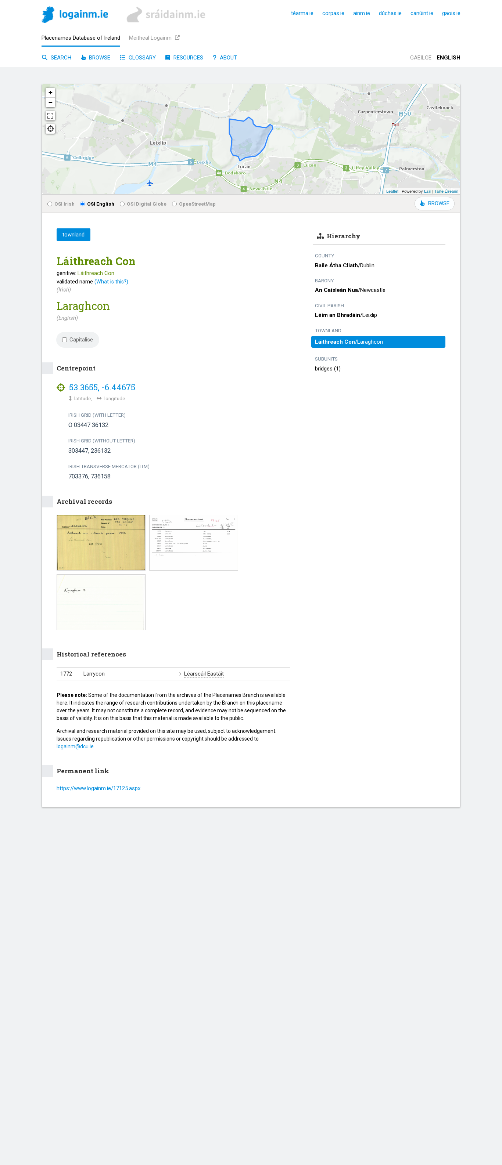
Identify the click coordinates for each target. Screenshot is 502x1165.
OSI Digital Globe (146, 204)
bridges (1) (328, 368)
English (448, 57)
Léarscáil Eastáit (204, 673)
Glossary (141, 57)
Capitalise (81, 339)
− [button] (51, 102)
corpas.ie (333, 13)
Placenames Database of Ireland (81, 38)
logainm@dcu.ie (75, 746)
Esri (427, 191)
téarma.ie (302, 13)
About (227, 57)
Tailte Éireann (446, 191)
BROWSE (438, 203)
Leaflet (392, 191)
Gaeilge (420, 57)
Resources (187, 57)
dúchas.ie (390, 13)
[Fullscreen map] (50, 115)
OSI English (100, 204)
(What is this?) (111, 282)
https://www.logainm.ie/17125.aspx (98, 788)
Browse (98, 57)
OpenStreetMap (197, 204)
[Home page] (75, 16)
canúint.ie (421, 13)
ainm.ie (361, 13)
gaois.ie (451, 13)
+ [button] (51, 92)
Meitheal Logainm (151, 38)
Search (60, 57)
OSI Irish (64, 204)
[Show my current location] (50, 129)
